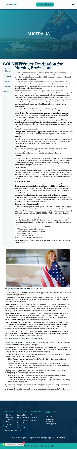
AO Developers (60, 438)
